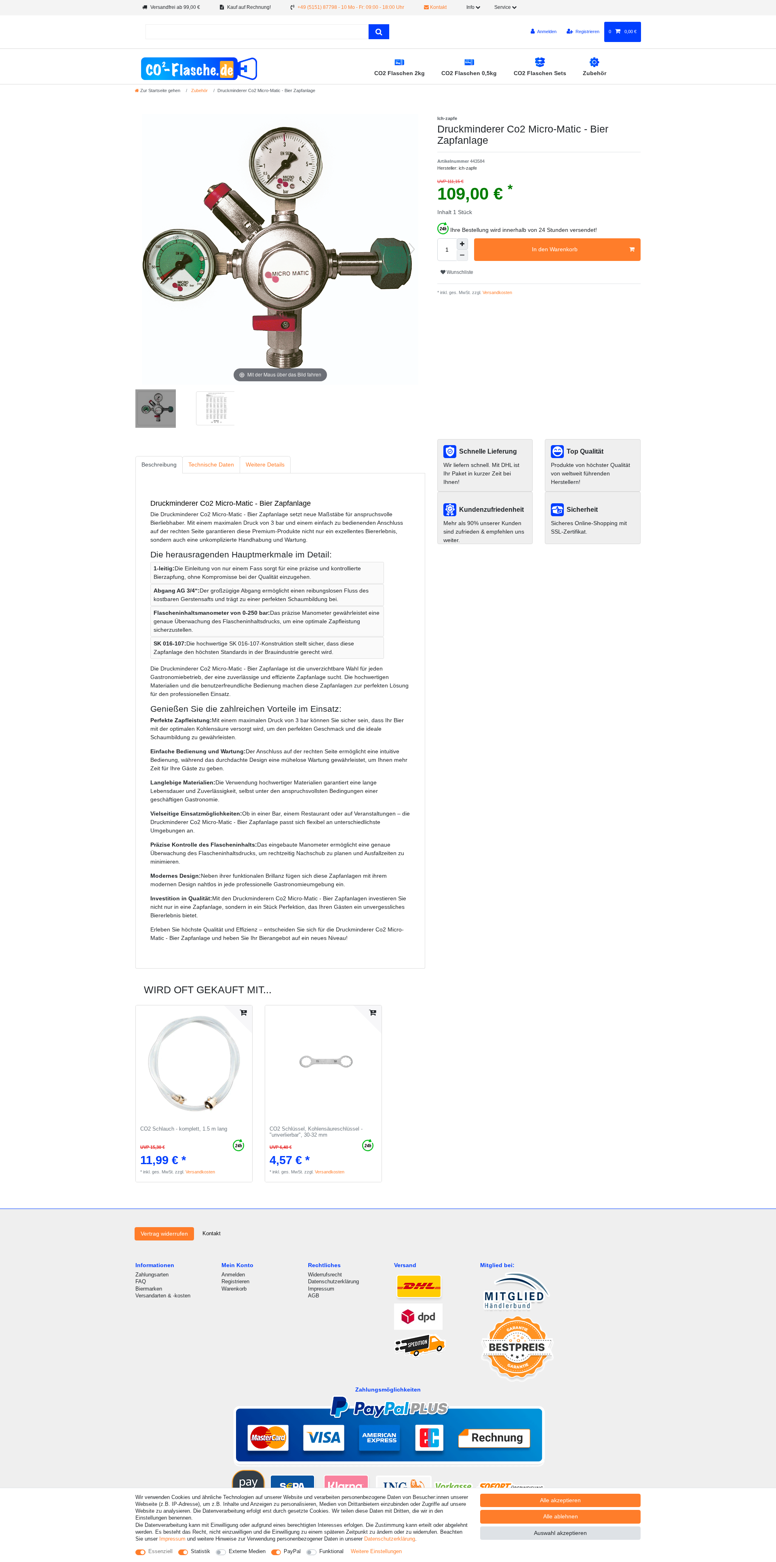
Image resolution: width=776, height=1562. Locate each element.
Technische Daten (211, 464)
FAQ (140, 1281)
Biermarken (148, 1289)
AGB (313, 1296)
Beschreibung (159, 464)
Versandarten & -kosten (162, 1296)
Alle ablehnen (560, 1516)
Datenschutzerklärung (333, 1281)
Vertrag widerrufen (164, 1233)
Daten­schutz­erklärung (389, 1539)
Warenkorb (234, 1289)
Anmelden (233, 1275)
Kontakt (438, 7)
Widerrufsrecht (325, 1275)
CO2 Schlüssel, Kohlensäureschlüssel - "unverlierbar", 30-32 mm (316, 1132)
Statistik (200, 1551)
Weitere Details (265, 464)
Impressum (321, 1289)
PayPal (292, 1551)
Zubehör (594, 73)
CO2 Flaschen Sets (540, 73)
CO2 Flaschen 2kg (399, 73)
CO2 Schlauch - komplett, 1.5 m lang (183, 1129)
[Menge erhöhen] (462, 244)
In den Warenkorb (555, 249)
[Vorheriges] (148, 249)
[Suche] (379, 31)
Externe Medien (247, 1551)
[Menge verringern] (462, 255)
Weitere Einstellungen (376, 1551)
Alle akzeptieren (560, 1500)
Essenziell (160, 1551)
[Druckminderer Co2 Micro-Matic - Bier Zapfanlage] (155, 409)
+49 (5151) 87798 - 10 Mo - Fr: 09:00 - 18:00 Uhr (350, 7)
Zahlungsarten (152, 1275)
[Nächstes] (411, 249)
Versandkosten (496, 292)
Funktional (331, 1551)
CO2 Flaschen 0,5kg (469, 73)
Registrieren (235, 1281)
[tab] (159, 464)
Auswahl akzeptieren (560, 1533)
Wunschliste (459, 272)
